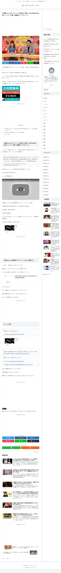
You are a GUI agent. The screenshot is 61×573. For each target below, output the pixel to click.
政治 (44, 132)
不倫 (44, 123)
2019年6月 (45, 195)
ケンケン (51, 75)
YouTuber (4, 411)
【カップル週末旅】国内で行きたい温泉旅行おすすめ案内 (51, 40)
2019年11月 (46, 179)
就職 (44, 129)
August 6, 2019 (29, 364)
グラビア (45, 107)
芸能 (44, 139)
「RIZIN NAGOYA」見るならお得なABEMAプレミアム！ (51, 62)
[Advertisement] (20, 25)
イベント (45, 104)
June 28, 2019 (20, 334)
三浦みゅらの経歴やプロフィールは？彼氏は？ (15, 132)
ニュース (4, 408)
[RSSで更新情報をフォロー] (30, 447)
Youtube (45, 98)
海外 (44, 135)
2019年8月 (45, 188)
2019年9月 (45, 185)
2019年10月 (46, 182)
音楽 (44, 148)
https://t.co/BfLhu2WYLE (17, 353)
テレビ (45, 117)
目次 (19, 125)
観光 (44, 142)
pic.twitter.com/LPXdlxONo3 (17, 361)
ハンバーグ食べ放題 (11, 411)
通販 (44, 145)
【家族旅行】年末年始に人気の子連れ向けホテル (51, 45)
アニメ (45, 101)
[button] (59, 29)
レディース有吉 (24, 411)
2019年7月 (45, 191)
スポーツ (45, 114)
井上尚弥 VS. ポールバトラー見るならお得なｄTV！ (51, 50)
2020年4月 (45, 169)
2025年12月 (46, 157)
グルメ (45, 110)
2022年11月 (46, 163)
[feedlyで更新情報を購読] (11, 447)
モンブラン (18, 411)
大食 (34, 411)
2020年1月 (45, 173)
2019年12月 (46, 176)
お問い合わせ (25, 565)
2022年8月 (45, 166)
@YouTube (25, 353)
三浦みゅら (30, 411)
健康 (44, 126)
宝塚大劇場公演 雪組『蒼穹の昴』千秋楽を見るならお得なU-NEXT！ (51, 56)
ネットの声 (7, 134)
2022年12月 (46, 160)
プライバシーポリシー (33, 565)
